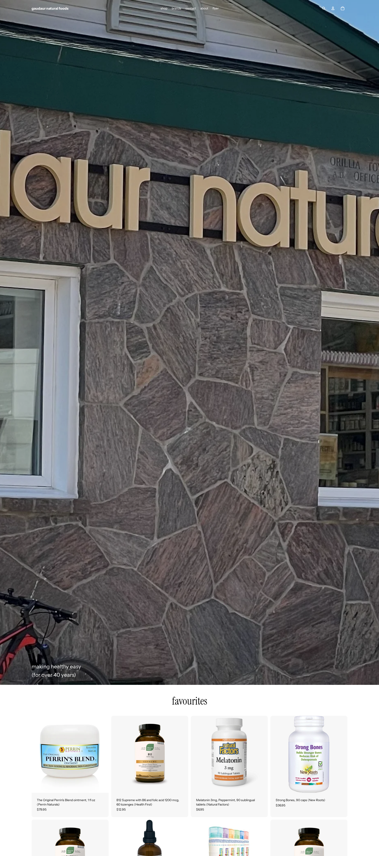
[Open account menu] (333, 8)
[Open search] (324, 8)
